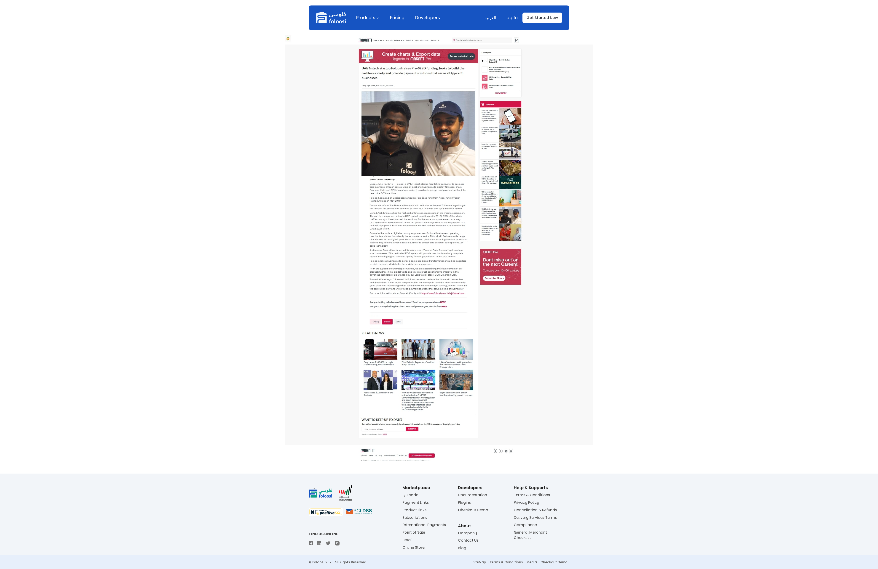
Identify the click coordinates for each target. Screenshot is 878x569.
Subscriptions (414, 517)
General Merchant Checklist (530, 535)
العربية (490, 18)
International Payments (424, 524)
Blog (462, 548)
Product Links (414, 510)
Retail (407, 540)
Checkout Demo (473, 510)
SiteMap (479, 562)
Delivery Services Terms (535, 517)
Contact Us (468, 540)
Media (532, 562)
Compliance (525, 524)
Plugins (464, 502)
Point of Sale (413, 532)
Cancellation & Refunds (535, 510)
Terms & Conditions (532, 495)
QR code (410, 495)
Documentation (472, 495)
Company (467, 533)
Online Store (413, 547)
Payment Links (415, 502)
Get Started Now (542, 17)
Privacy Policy (526, 502)
